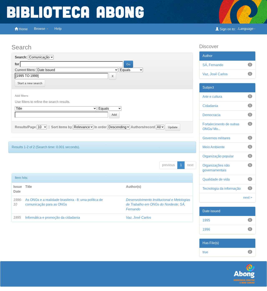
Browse (40, 28)
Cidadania (210, 106)
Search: (21, 57)
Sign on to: (227, 29)
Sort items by (61, 127)
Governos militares (216, 138)
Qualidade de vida (216, 179)
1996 (206, 229)
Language (245, 28)
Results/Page (25, 127)
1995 (206, 220)
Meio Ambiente (214, 147)
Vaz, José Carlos (138, 217)
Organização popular (218, 156)
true (205, 252)
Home (23, 29)
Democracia (211, 115)
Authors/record (143, 127)
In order (100, 127)
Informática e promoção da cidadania (52, 217)
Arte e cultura (212, 96)
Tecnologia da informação (222, 188)
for (17, 64)
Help (58, 28)
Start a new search (30, 83)
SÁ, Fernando (213, 65)
